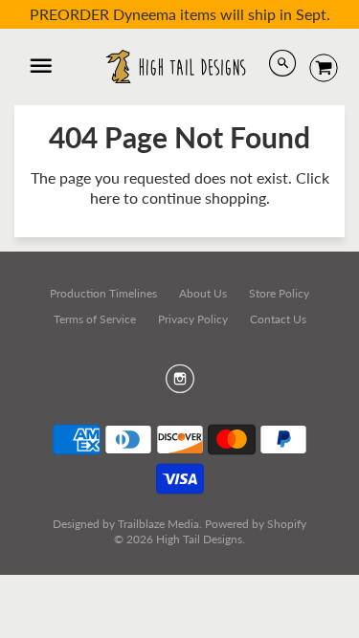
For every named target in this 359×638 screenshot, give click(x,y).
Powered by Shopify (255, 524)
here (105, 197)
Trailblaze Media (158, 524)
